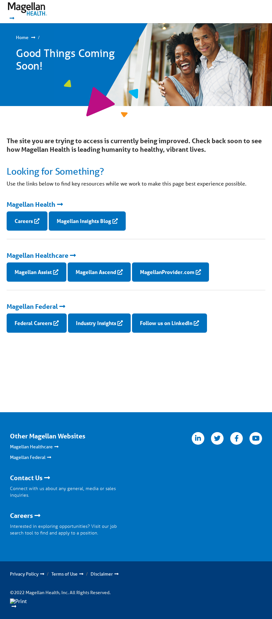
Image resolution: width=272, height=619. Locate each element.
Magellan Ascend (96, 271)
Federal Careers (33, 322)
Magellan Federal (32, 306)
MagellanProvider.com (167, 271)
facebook (236, 438)
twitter (217, 438)
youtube (255, 438)
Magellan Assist (33, 271)
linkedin (198, 438)
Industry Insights (96, 322)
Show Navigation (245, 11)
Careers (24, 220)
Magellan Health (31, 204)
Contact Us (26, 478)
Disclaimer (102, 574)
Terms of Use (64, 574)
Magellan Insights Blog (84, 220)
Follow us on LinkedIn (166, 322)
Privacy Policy (24, 574)
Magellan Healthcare (37, 255)
